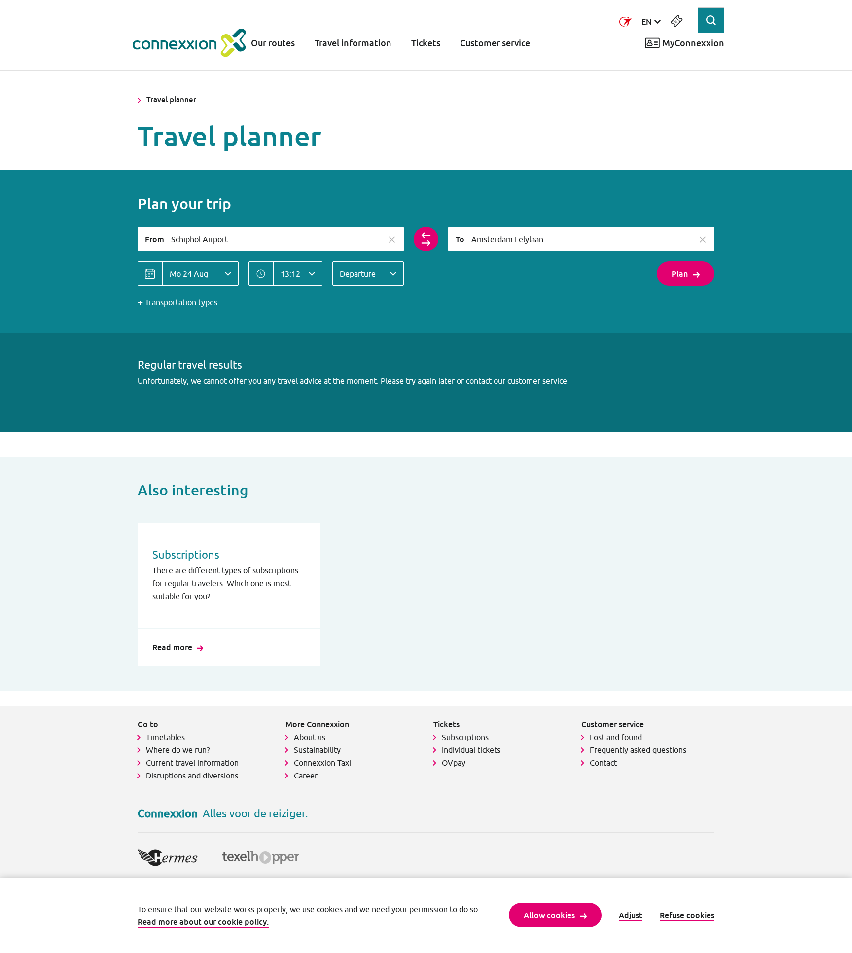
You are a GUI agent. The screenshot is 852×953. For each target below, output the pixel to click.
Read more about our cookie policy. (203, 922)
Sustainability (317, 749)
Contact (603, 762)
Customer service (495, 43)
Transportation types (181, 302)
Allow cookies (549, 915)
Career (306, 775)
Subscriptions (465, 737)
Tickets (425, 43)
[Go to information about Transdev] (625, 22)
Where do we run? (179, 749)
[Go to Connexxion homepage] (189, 43)
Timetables (165, 737)
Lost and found (616, 737)
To (460, 239)
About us (309, 737)
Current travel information (192, 762)
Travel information (353, 43)
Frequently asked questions (638, 749)
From (154, 239)
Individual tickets (471, 749)
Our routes (273, 43)
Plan (680, 274)
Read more (172, 647)
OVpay (453, 762)
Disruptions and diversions (192, 775)
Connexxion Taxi (322, 762)
